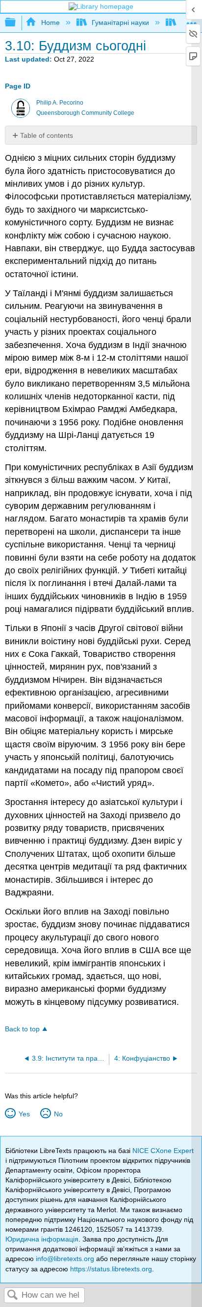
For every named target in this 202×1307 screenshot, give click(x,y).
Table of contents (46, 135)
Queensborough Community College (85, 112)
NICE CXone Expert (163, 1151)
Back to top (22, 1029)
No (58, 1114)
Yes (24, 1114)
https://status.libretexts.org (111, 1269)
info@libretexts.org (65, 1259)
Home (50, 22)
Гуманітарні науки (120, 22)
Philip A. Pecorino (59, 102)
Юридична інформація (41, 1239)
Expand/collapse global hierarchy (17, 23)
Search (13, 1295)
